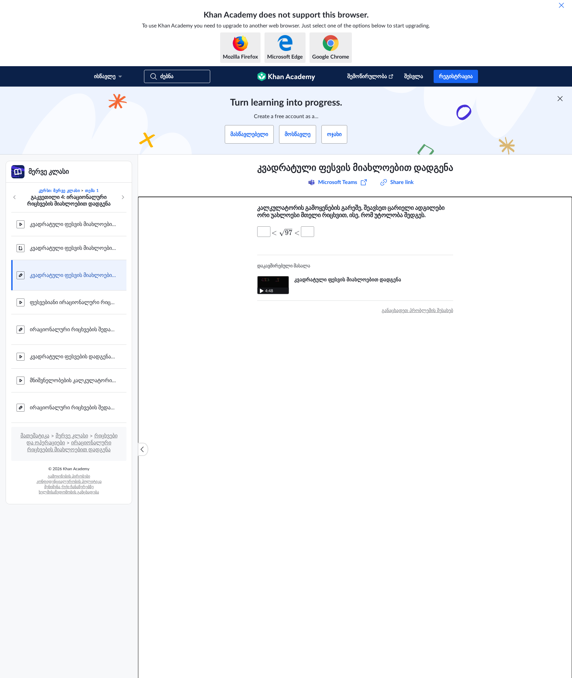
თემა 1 (92, 191)
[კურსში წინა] (15, 197)
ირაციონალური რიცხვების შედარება (73, 329)
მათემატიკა (35, 435)
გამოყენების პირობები (69, 476)
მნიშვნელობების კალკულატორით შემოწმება (73, 380)
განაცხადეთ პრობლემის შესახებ (417, 310)
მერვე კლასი (72, 435)
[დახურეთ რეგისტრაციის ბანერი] (560, 98)
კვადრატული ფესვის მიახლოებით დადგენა (73, 224)
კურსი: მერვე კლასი (59, 191)
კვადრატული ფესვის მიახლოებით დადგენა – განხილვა (73, 248)
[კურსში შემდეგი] (123, 197)
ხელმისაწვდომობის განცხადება (69, 492)
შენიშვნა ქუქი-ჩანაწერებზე (69, 487)
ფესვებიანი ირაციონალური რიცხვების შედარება (73, 302)
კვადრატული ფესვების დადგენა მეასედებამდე (73, 356)
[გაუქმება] (561, 5)
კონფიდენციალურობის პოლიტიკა (69, 481)
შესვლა (413, 76)
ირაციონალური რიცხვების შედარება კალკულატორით (73, 407)
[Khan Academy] (286, 76)
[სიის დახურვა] (143, 449)
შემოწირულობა (367, 76)
